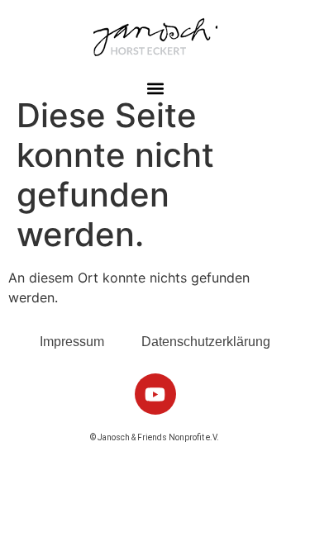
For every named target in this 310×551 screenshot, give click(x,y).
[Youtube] (155, 394)
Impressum (72, 342)
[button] (155, 88)
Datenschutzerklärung (205, 342)
